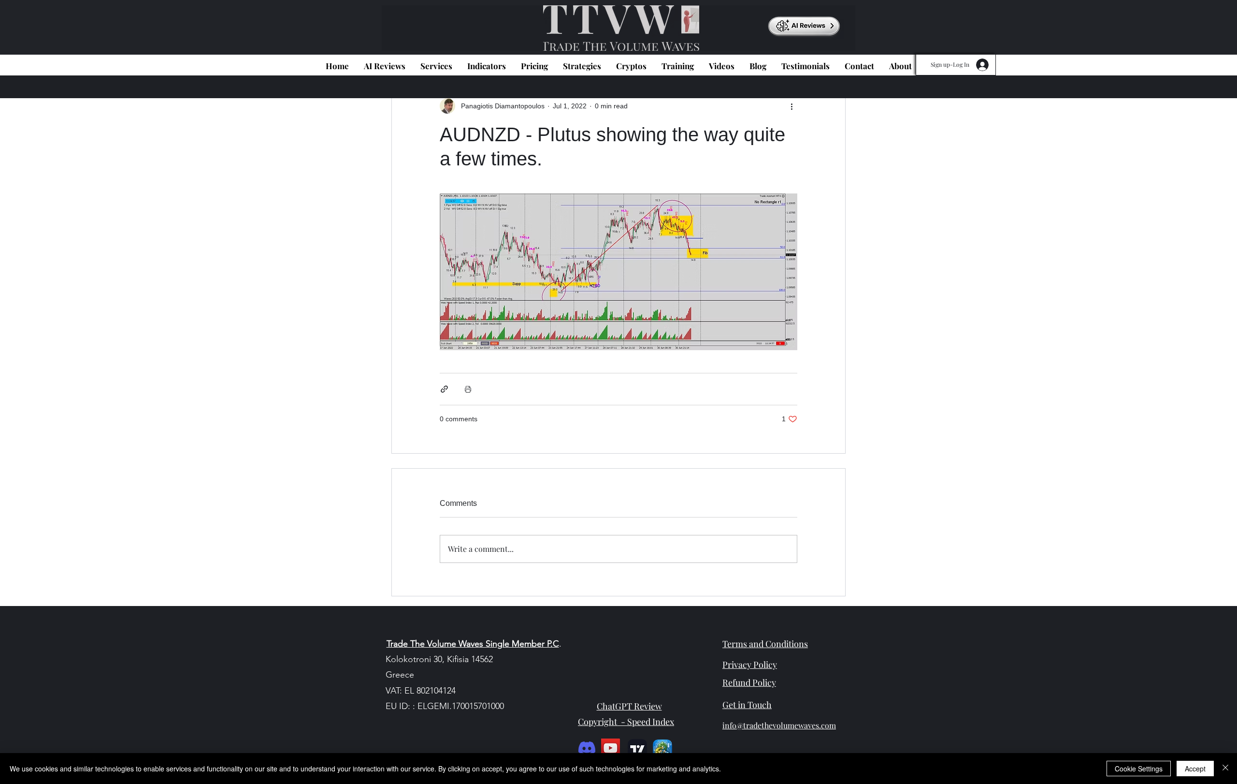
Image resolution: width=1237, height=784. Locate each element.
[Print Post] (468, 389)
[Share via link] (444, 389)
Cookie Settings (1139, 768)
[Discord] (586, 748)
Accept (1195, 768)
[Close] (1225, 768)
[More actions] (791, 106)
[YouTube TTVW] (610, 748)
